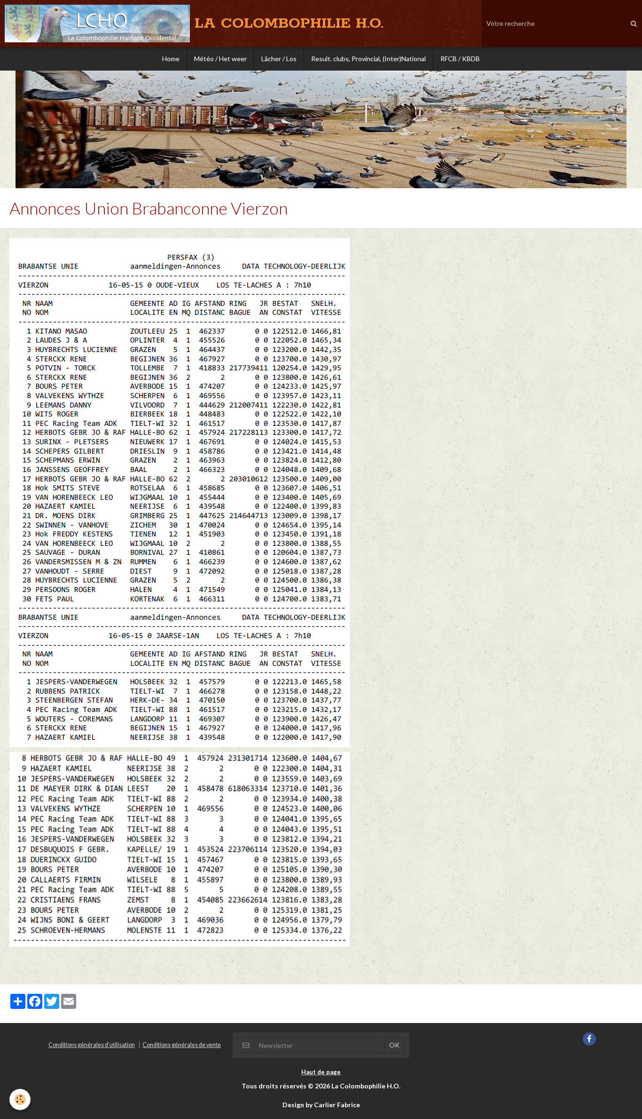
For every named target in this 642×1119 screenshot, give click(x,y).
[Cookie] (20, 1099)
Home (171, 59)
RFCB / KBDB (460, 59)
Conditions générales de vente (181, 1044)
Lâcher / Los (279, 59)
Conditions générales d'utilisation (91, 1044)
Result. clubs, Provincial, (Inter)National (368, 59)
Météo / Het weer (220, 59)
